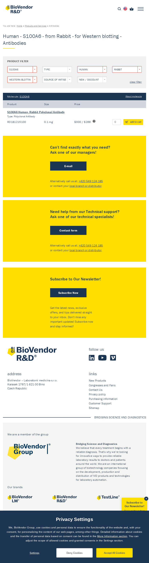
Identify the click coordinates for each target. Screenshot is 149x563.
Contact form (68, 230)
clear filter (136, 82)
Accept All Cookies (114, 552)
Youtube (102, 358)
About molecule (134, 96)
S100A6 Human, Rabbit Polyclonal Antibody (36, 112)
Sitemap (94, 408)
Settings (34, 552)
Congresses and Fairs (102, 385)
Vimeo (113, 358)
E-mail (68, 166)
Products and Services (36, 25)
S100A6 (24, 96)
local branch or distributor (85, 186)
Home (19, 25)
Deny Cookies (74, 552)
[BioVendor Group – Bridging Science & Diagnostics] (29, 452)
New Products (97, 380)
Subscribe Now (68, 293)
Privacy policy (97, 394)
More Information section (112, 536)
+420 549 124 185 (91, 181)
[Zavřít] (146, 499)
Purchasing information (103, 399)
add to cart (135, 122)
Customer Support (100, 403)
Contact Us (95, 390)
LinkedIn (92, 358)
